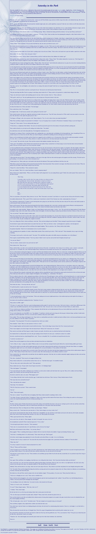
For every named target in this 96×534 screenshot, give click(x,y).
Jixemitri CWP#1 (75, 11)
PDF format (12, 15)
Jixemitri (59, 10)
